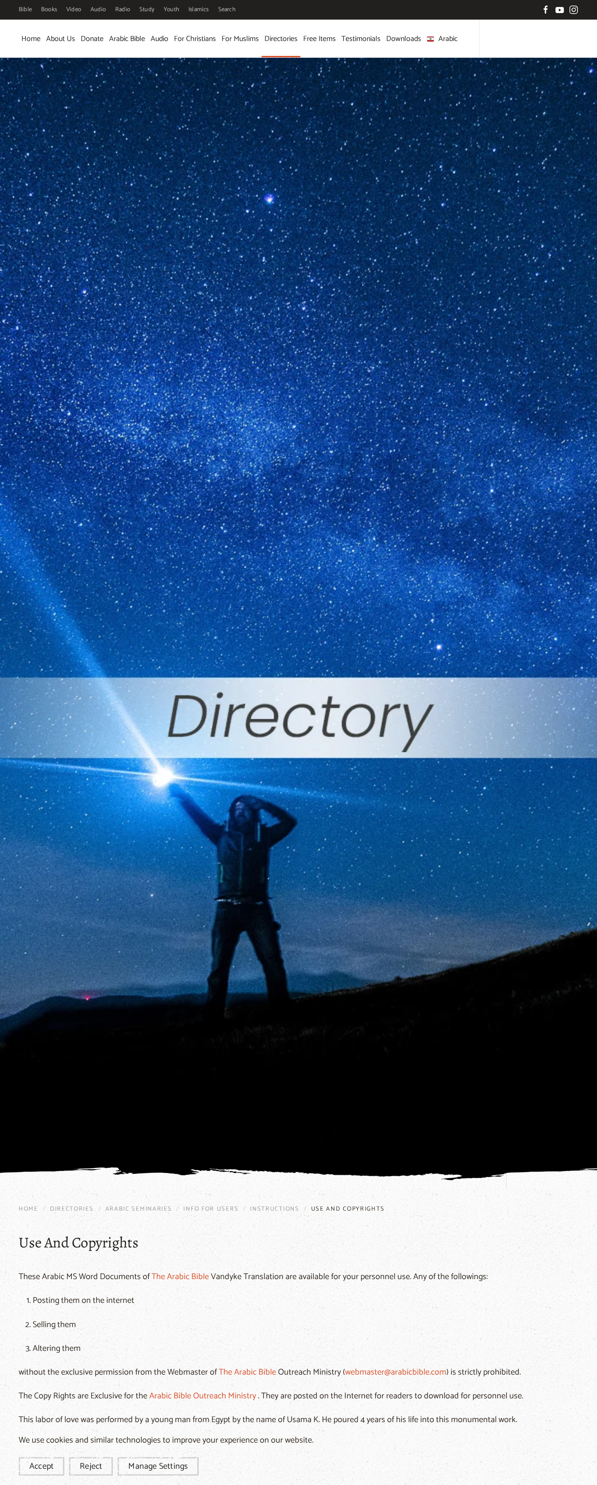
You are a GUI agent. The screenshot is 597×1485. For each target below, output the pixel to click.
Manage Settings (158, 1466)
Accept (41, 1466)
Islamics (198, 9)
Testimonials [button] (361, 39)
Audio (98, 9)
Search (227, 9)
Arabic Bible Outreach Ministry (202, 1396)
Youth (171, 9)
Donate (92, 39)
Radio (122, 9)
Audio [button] (159, 39)
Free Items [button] (319, 39)
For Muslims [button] (240, 39)
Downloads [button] (403, 39)
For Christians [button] (195, 39)
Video (73, 9)
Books (49, 9)
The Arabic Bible (180, 1277)
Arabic (448, 39)
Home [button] (31, 39)
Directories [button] (281, 39)
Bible (25, 9)
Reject (91, 1466)
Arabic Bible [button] (127, 39)
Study (146, 9)
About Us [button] (60, 39)
